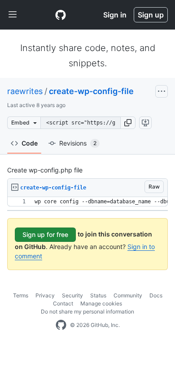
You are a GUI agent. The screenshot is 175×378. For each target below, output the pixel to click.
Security (72, 295)
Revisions (77, 143)
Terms (20, 295)
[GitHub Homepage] (61, 325)
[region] (87, 201)
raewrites (25, 91)
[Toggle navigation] (12, 15)
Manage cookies (101, 303)
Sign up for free (45, 234)
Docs (155, 295)
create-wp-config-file (91, 91)
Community (128, 295)
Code (30, 143)
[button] (128, 122)
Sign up (151, 14)
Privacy (45, 295)
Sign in (115, 14)
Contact (63, 303)
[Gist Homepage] (60, 14)
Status (98, 295)
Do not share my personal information (87, 311)
